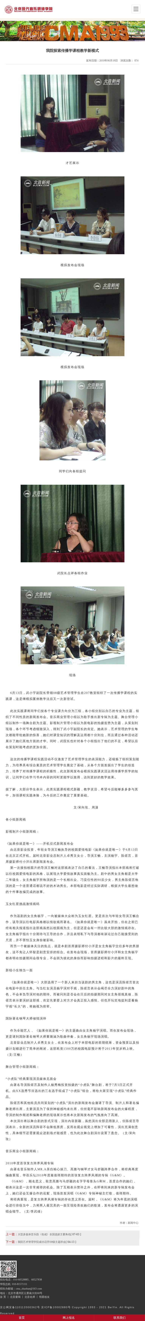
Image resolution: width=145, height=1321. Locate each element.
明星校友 (44, 1296)
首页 (22, 1317)
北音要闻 (15, 1296)
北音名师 (30, 1296)
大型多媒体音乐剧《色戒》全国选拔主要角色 (44, 1234)
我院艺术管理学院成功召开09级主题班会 (42, 1241)
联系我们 (119, 1317)
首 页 (3, 1296)
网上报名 (69, 1317)
